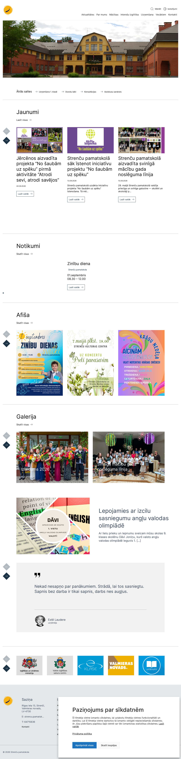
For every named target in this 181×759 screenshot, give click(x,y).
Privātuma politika (82, 733)
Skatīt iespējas (109, 745)
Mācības (113, 14)
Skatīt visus (22, 253)
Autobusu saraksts (112, 92)
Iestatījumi (172, 9)
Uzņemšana (147, 14)
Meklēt (158, 9)
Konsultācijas (90, 92)
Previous (3, 128)
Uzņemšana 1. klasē (48, 92)
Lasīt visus (22, 120)
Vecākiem (161, 14)
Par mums (101, 14)
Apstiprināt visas (84, 745)
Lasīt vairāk (23, 194)
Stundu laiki (70, 92)
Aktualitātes (87, 14)
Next (3, 137)
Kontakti (172, 14)
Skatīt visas (22, 322)
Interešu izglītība (130, 14)
